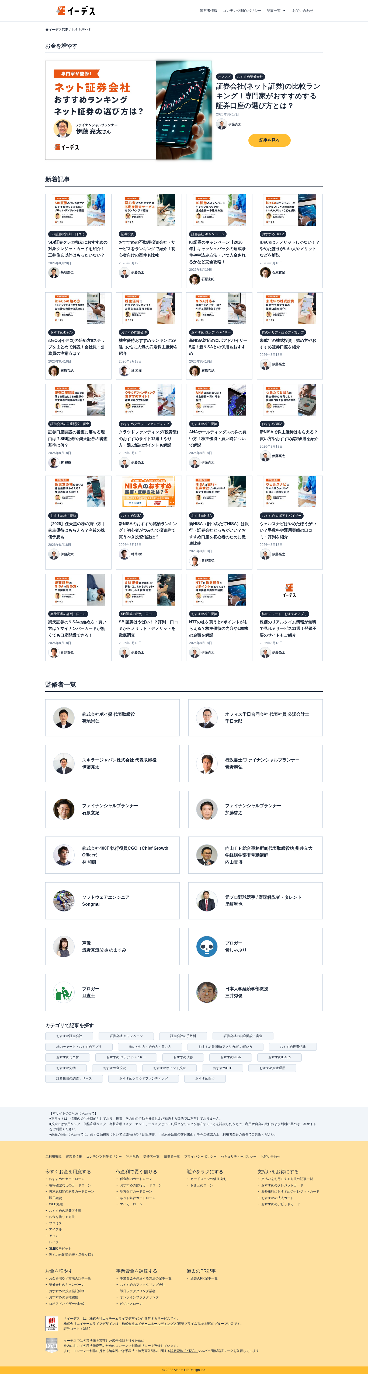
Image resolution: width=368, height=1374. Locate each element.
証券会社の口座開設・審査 (243, 1036)
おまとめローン (201, 1185)
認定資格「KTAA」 (184, 1351)
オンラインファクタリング (139, 1297)
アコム (54, 1236)
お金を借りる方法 (62, 1217)
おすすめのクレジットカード (282, 1185)
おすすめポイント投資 (169, 1068)
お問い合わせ (302, 11)
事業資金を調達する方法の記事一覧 (146, 1278)
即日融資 (55, 1198)
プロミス (55, 1223)
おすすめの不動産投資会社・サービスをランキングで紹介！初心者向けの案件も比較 (147, 249)
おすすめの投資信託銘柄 (67, 1291)
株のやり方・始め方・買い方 (150, 1047)
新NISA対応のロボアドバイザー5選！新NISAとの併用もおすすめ (218, 347)
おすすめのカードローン (67, 1179)
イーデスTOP (58, 29)
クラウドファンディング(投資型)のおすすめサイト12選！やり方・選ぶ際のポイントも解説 (148, 438)
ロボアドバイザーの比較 (67, 1304)
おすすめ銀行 (205, 1078)
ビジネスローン (131, 1304)
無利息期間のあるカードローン (71, 1191)
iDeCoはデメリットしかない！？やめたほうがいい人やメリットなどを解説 (290, 249)
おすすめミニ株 (67, 1057)
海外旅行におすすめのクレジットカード (290, 1191)
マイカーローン (131, 1204)
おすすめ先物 (66, 1068)
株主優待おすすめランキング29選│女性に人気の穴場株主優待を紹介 (148, 347)
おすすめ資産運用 (272, 1068)
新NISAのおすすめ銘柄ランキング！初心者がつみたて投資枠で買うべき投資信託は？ (148, 530)
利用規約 (132, 1156)
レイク (54, 1242)
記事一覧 (274, 11)
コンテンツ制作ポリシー (242, 11)
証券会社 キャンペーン (126, 1036)
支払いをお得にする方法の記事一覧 (287, 1179)
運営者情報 (208, 11)
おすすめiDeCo (279, 1057)
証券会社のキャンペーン (67, 1285)
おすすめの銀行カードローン (141, 1185)
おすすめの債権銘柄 (63, 1297)
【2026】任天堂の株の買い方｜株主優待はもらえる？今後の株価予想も (76, 530)
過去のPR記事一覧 (204, 1278)
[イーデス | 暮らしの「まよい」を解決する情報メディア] (75, 14)
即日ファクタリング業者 (137, 1291)
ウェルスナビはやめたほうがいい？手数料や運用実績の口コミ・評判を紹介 (288, 530)
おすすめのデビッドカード (280, 1204)
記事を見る (269, 140)
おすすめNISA (230, 1057)
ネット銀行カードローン (137, 1198)
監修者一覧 (151, 1156)
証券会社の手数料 (183, 1036)
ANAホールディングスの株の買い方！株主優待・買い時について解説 (218, 438)
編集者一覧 (172, 1156)
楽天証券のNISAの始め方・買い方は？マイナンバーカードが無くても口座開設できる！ (77, 628)
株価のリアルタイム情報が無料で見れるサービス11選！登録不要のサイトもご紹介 (288, 628)
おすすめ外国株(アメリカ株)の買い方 (225, 1047)
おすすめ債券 (183, 1057)
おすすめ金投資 (114, 1068)
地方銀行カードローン (136, 1191)
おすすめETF (222, 1068)
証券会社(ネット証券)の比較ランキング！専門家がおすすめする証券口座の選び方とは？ (268, 96)
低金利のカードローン (136, 1179)
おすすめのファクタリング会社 (142, 1285)
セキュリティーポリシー (238, 1156)
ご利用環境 (53, 1156)
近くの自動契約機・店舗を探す (71, 1255)
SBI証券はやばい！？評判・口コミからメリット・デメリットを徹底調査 (148, 628)
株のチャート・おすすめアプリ (79, 1047)
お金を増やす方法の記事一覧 (70, 1278)
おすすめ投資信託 (293, 1047)
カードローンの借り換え (208, 1179)
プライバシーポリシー (200, 1156)
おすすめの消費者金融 (65, 1211)
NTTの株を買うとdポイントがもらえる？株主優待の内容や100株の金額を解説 (218, 628)
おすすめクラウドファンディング (143, 1078)
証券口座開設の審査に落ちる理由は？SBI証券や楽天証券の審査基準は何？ (77, 438)
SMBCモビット (60, 1248)
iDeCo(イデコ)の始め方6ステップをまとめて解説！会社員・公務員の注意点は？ (76, 347)
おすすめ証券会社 (69, 1036)
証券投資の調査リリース (74, 1078)
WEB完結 (56, 1204)
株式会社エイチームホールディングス (149, 1324)
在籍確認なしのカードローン (70, 1185)
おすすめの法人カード (277, 1198)
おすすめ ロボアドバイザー (126, 1057)
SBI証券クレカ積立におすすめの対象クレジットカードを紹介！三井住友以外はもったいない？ (77, 249)
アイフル (55, 1229)
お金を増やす (81, 29)
